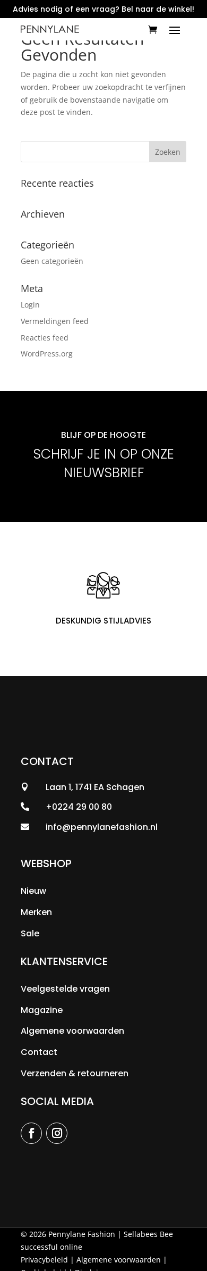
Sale (30, 933)
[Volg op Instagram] (56, 1133)
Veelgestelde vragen (65, 989)
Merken (36, 912)
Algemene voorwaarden (72, 1031)
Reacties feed (44, 338)
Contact (39, 1052)
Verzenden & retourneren (74, 1073)
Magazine (42, 1010)
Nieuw (33, 891)
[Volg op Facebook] (31, 1133)
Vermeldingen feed (55, 321)
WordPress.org (47, 353)
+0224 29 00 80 (79, 807)
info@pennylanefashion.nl (102, 827)
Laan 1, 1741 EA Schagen (95, 787)
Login (30, 305)
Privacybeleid (44, 1260)
